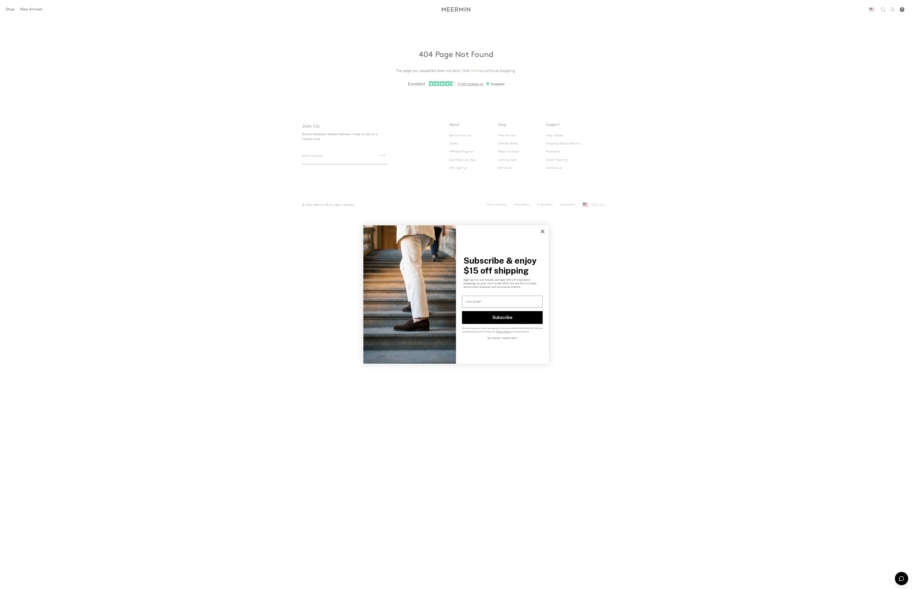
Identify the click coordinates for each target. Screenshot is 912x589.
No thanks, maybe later (502, 338)
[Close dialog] (542, 231)
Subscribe (502, 317)
